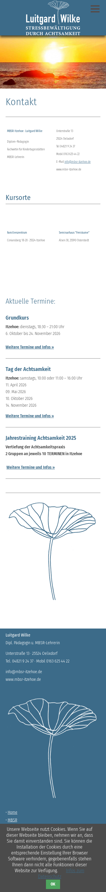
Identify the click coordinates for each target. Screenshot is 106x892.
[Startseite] (53, 17)
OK (53, 884)
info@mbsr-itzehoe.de (77, 162)
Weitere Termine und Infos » (30, 347)
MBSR (12, 820)
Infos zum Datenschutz (61, 873)
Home (12, 812)
